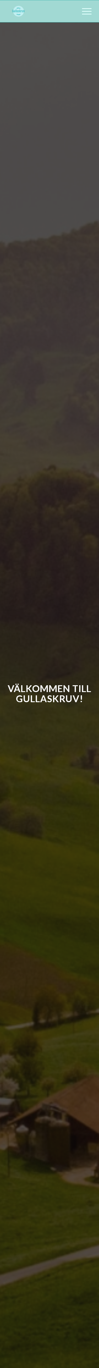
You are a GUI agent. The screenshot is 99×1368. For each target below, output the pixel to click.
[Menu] (84, 11)
